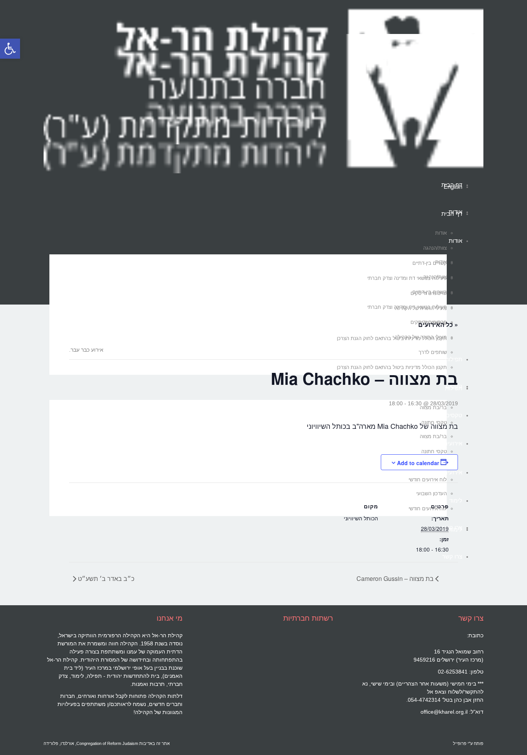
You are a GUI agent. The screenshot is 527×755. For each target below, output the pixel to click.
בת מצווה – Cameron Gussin (395, 578)
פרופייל (459, 743)
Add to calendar (418, 463)
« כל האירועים (438, 324)
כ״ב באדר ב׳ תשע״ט (105, 578)
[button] (10, 49)
